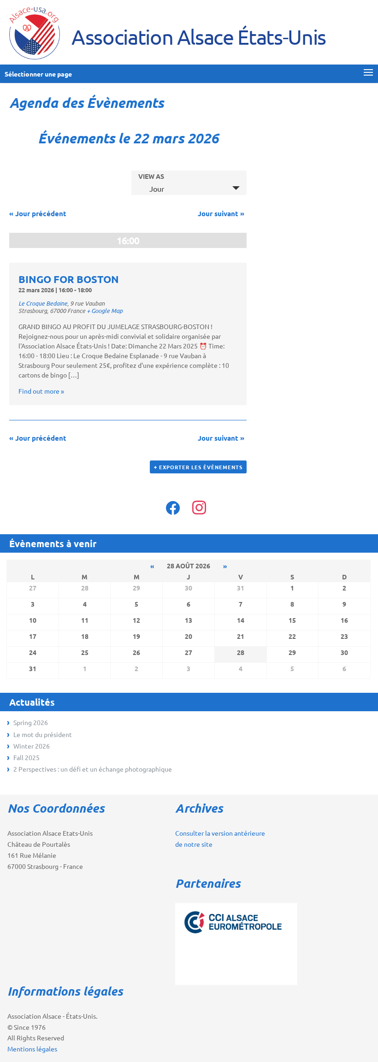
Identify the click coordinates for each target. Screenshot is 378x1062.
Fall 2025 (26, 757)
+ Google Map (105, 311)
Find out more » (41, 391)
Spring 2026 (30, 722)
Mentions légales (32, 1048)
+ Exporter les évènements (198, 467)
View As (151, 176)
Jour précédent (37, 213)
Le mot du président (42, 734)
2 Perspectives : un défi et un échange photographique (92, 769)
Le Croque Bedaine (42, 303)
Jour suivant (221, 213)
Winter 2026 (31, 746)
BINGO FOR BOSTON (68, 279)
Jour (156, 188)
